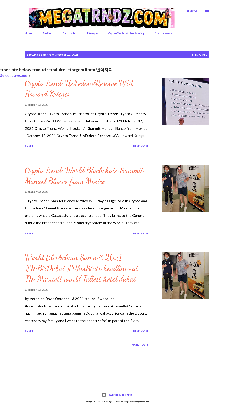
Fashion (47, 33)
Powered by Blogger (119, 394)
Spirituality (70, 33)
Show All (199, 54)
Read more (140, 146)
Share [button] (29, 146)
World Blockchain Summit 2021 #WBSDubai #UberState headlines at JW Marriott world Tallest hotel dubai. (81, 267)
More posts (140, 344)
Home (28, 33)
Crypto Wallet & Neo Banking (126, 33)
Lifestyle (92, 33)
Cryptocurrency (164, 33)
